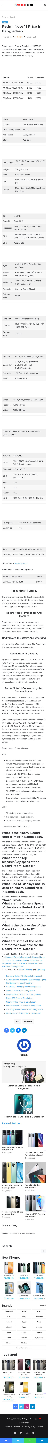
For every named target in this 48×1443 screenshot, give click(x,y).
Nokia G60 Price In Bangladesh (19, 998)
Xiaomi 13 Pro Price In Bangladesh (21, 1002)
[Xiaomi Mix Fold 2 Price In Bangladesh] (12, 1202)
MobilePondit (24, 1423)
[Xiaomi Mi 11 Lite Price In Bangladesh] (12, 1172)
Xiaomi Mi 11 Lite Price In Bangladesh (12, 1186)
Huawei (9, 1322)
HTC (9, 1317)
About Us (9, 1427)
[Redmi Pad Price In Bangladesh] (35, 1172)
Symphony (39, 1338)
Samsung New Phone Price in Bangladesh (24, 1009)
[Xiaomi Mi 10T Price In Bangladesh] (35, 1203)
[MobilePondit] (24, 5)
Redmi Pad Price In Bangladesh (33, 1186)
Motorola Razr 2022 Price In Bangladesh (23, 1013)
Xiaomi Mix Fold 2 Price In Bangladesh (12, 1213)
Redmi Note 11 (21, 563)
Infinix (24, 1332)
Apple (24, 1311)
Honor (8, 1343)
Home (5, 17)
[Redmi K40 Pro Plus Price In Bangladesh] (35, 1139)
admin (24, 1054)
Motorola (39, 1317)
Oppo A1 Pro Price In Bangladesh (20, 990)
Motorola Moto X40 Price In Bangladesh (23, 1006)
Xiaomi (12, 17)
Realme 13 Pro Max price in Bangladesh (23, 987)
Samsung (41, 970)
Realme (28, 970)
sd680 (28, 1021)
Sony (24, 1317)
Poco (9, 1338)
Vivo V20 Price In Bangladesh (25, 963)
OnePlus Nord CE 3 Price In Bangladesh (23, 994)
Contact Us (18, 1427)
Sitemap (40, 1427)
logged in (15, 1233)
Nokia (39, 1311)
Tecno (8, 1332)
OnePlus (39, 1332)
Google (39, 1327)
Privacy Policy (30, 1427)
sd (18, 1021)
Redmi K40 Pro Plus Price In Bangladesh (34, 1154)
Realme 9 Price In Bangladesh (18, 957)
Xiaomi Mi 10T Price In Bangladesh (35, 1215)
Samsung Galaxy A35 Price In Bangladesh (24, 976)
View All (43, 1305)
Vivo (39, 1322)
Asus (24, 1327)
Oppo (24, 1322)
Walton (24, 1343)
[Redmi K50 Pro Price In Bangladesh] (12, 1137)
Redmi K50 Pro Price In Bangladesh (12, 1148)
